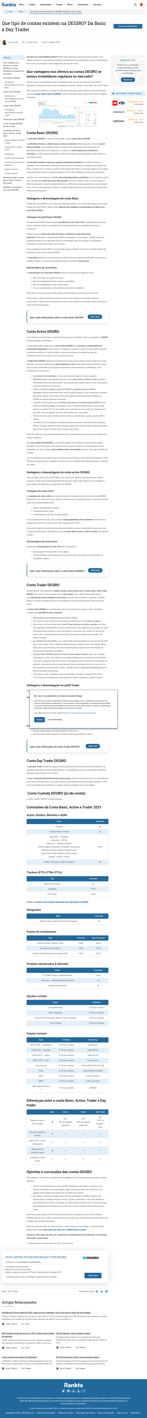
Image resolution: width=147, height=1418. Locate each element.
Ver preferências (55, 720)
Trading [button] (32, 4)
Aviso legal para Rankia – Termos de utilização (95, 1413)
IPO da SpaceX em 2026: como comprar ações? (77, 1357)
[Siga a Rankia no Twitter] (63, 1391)
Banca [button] (70, 4)
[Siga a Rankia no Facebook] (68, 1391)
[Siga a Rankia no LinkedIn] (73, 1391)
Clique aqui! (95, 317)
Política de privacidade (46, 1413)
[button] (135, 4)
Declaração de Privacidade (86, 713)
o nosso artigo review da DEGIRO (47, 94)
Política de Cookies (68, 713)
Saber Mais (138, 104)
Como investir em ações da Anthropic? (19, 1357)
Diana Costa (13, 42)
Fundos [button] (59, 4)
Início (10, 11)
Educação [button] (97, 4)
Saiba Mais (93, 1275)
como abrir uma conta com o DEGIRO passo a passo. (64, 1230)
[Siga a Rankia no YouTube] (78, 1391)
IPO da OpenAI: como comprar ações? (73, 1333)
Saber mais (138, 113)
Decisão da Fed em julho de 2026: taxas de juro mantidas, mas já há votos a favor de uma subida (46, 1312)
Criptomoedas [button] (45, 4)
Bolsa (21, 11)
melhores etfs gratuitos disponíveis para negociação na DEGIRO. (62, 902)
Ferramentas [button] (83, 4)
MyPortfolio (135, 1413)
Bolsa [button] (21, 4)
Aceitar (39, 720)
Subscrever (128, 80)
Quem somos (122, 1413)
